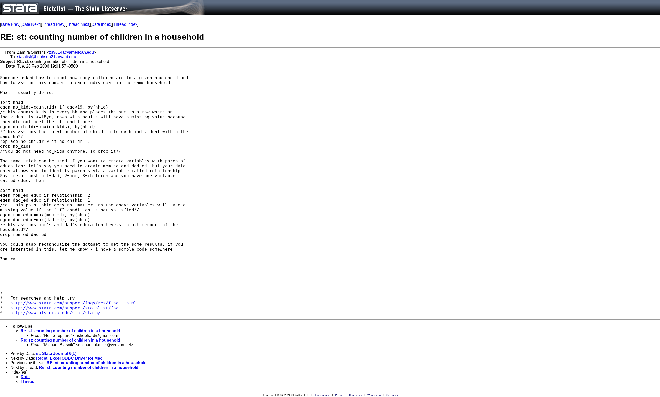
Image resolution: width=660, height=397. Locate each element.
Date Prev (10, 24)
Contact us (355, 395)
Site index (392, 395)
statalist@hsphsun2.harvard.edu (46, 57)
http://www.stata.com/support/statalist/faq (64, 307)
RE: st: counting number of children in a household (97, 363)
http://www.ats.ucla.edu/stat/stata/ (55, 312)
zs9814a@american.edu (71, 52)
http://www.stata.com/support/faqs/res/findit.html (73, 303)
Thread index (125, 24)
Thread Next (78, 24)
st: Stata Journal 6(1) (56, 353)
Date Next (30, 24)
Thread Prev (53, 24)
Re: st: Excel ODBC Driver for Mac (69, 358)
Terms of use (322, 395)
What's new (374, 395)
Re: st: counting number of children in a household (70, 331)
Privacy (339, 395)
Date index (101, 24)
